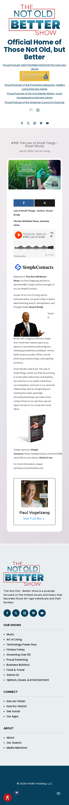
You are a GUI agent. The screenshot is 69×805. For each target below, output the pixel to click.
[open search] (30, 109)
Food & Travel (15, 670)
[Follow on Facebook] (21, 123)
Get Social (13, 711)
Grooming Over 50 (19, 654)
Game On (13, 675)
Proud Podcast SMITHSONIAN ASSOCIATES (29, 65)
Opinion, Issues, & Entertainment (28, 680)
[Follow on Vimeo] (40, 123)
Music (10, 634)
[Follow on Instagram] (34, 123)
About (10, 737)
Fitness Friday (16, 649)
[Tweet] (44, 203)
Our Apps (12, 716)
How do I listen (16, 701)
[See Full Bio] (44, 519)
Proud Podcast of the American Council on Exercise (34, 102)
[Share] (24, 203)
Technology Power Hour (22, 644)
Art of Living (42, 151)
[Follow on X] (28, 123)
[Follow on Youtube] (47, 123)
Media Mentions (17, 748)
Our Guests (14, 742)
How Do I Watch (17, 706)
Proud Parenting (17, 659)
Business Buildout (18, 665)
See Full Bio (32, 518)
